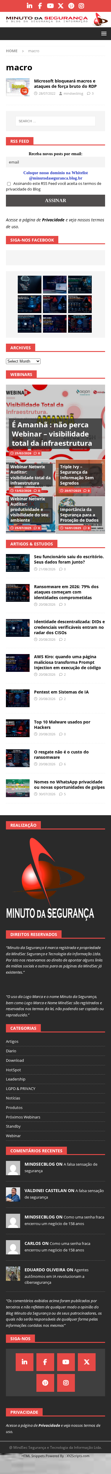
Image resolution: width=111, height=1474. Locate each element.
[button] (103, 33)
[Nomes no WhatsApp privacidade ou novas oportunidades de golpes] (18, 788)
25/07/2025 (23, 528)
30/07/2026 (47, 794)
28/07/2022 (47, 93)
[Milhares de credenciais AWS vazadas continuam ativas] (29, 284)
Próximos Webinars (23, 1117)
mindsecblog (73, 93)
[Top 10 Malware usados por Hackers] (18, 728)
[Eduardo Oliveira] (13, 1277)
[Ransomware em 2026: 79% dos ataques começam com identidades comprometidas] (80, 304)
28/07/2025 (73, 490)
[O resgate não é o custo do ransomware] (18, 758)
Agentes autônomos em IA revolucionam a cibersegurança (57, 1276)
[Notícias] (18, 87)
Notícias (13, 1098)
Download (15, 1060)
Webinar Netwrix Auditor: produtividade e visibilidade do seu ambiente (29, 509)
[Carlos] (13, 1251)
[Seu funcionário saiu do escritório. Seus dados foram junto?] (80, 284)
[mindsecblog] (13, 1172)
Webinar (13, 1135)
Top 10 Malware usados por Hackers (62, 724)
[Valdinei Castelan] (13, 1198)
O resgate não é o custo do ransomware (61, 754)
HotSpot (13, 1069)
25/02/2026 (23, 453)
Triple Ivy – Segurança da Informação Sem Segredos (77, 475)
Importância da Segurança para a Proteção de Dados (79, 515)
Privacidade (53, 220)
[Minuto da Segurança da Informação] (55, 24)
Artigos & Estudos (31, 544)
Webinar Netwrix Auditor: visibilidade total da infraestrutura (30, 475)
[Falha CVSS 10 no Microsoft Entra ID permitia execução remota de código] (29, 304)
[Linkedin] (30, 6)
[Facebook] (40, 6)
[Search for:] (55, 121)
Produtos (14, 1107)
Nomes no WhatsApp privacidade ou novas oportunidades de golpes (69, 784)
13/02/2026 (23, 490)
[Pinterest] (71, 6)
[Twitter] (61, 6)
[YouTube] (50, 6)
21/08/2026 (47, 569)
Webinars (21, 374)
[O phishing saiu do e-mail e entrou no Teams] (55, 284)
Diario (11, 1050)
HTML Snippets (33, 1456)
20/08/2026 (47, 604)
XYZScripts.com (78, 1456)
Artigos (12, 1041)
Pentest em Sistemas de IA (61, 692)
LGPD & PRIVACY (20, 1088)
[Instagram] (81, 6)
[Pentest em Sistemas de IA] (80, 324)
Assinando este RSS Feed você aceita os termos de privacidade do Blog (53, 186)
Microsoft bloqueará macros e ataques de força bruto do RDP (65, 83)
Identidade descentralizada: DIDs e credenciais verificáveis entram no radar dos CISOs (69, 627)
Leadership (15, 1079)
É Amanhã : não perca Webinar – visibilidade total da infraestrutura (52, 434)
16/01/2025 (73, 528)
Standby (13, 1126)
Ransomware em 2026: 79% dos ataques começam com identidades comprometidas (66, 592)
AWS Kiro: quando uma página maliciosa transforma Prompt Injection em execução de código (67, 662)
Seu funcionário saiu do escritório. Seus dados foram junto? (69, 559)
